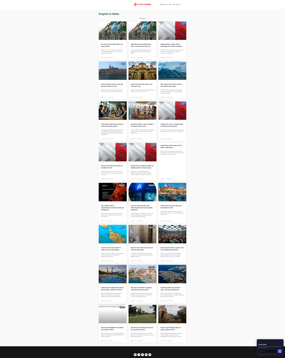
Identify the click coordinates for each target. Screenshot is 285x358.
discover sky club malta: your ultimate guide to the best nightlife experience (142, 208)
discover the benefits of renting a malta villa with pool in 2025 (141, 288)
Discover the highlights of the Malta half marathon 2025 (112, 328)
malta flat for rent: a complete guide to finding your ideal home (172, 125)
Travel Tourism (176, 4)
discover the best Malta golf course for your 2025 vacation (142, 328)
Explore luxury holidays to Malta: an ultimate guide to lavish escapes (142, 167)
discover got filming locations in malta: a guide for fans (171, 328)
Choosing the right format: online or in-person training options (112, 125)
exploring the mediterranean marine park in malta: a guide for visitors (112, 288)
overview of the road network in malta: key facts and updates (111, 249)
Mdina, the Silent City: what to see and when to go (141, 85)
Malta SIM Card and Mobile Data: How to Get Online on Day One (141, 45)
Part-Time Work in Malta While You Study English (112, 45)
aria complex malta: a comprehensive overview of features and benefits (112, 208)
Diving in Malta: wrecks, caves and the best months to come (112, 85)
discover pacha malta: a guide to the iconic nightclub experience (172, 249)
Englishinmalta (164, 4)
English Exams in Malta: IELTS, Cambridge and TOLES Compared (171, 45)
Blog (170, 4)
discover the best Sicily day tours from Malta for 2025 (171, 206)
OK (279, 351)
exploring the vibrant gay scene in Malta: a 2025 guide (171, 146)
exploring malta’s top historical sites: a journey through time (170, 288)
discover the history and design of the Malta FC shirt (112, 167)
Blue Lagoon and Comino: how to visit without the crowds (171, 85)
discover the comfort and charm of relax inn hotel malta (142, 249)
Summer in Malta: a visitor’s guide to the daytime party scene (142, 125)
